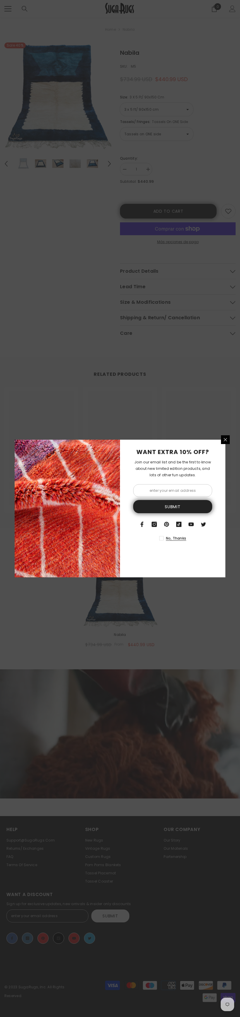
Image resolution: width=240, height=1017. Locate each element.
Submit (172, 507)
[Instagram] (154, 524)
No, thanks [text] (176, 538)
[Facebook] (142, 524)
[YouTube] (191, 524)
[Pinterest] (166, 524)
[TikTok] (179, 524)
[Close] (225, 439)
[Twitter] (203, 524)
